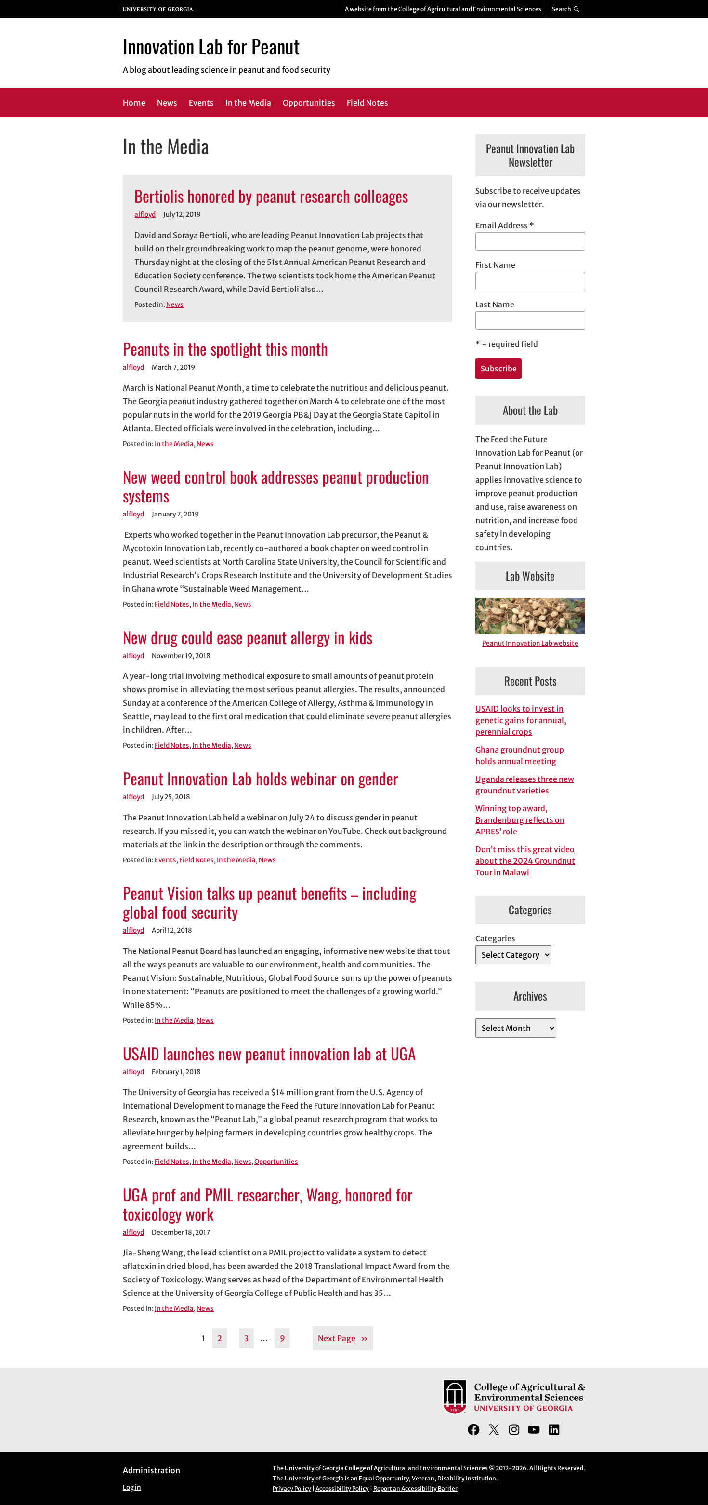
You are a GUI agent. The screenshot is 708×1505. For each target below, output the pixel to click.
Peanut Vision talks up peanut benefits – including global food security (269, 903)
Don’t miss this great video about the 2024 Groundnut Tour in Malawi (525, 861)
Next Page (343, 1338)
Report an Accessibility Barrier (415, 1488)
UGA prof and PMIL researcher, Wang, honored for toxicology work (268, 1204)
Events (165, 860)
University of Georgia (314, 1478)
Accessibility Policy (342, 1488)
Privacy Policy (292, 1488)
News (175, 305)
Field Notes (172, 604)
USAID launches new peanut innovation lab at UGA (269, 1053)
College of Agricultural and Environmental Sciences (469, 9)
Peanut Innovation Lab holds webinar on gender (260, 778)
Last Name (494, 304)
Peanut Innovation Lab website (530, 643)
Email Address (504, 225)
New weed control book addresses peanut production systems (276, 486)
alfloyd (145, 215)
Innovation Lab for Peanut (211, 45)
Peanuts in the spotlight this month (225, 348)
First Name (495, 265)
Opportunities (276, 1162)
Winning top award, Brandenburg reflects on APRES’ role (519, 820)
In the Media (174, 444)
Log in (132, 1487)
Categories (495, 938)
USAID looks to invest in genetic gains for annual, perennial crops (520, 720)
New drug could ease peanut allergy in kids (247, 637)
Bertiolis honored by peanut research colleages (271, 196)
